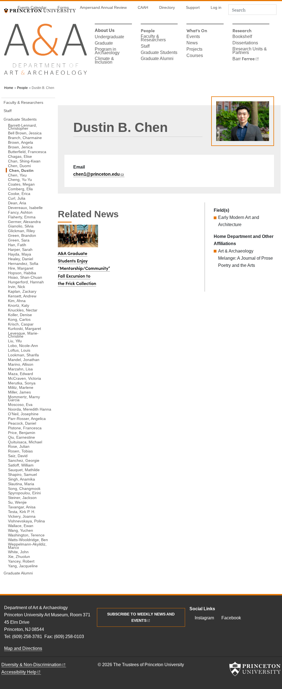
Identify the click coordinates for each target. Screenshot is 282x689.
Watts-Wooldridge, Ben (28, 539)
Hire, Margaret (20, 268)
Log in (216, 8)
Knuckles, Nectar (22, 310)
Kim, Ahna (17, 301)
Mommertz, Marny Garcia (24, 398)
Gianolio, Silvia (21, 226)
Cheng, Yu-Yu (20, 179)
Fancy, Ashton (20, 212)
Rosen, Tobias (20, 451)
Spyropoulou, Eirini (24, 493)
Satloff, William (21, 465)
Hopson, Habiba (22, 273)
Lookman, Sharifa (23, 355)
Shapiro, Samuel (22, 474)
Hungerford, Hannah (26, 282)
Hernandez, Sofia (23, 263)
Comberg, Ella (20, 189)
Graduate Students (159, 53)
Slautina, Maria (21, 483)
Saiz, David (18, 456)
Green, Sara (18, 240)
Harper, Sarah (20, 249)
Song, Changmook (24, 488)
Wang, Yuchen (20, 530)
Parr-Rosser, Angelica (27, 418)
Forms (63, 8)
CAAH (143, 8)
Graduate (104, 43)
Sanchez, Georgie (23, 460)
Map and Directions (23, 648)
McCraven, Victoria (24, 378)
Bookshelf (242, 37)
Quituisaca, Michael (25, 442)
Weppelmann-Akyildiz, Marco (27, 545)
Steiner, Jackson (22, 497)
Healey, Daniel (20, 259)
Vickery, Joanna (22, 516)
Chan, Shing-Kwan (24, 161)
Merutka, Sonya (22, 383)
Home (8, 88)
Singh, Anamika (21, 479)
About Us (105, 31)
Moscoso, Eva (20, 404)
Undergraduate (109, 37)
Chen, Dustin (32, 170)
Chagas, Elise (20, 156)
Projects (194, 49)
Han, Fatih (17, 245)
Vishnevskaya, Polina (26, 521)
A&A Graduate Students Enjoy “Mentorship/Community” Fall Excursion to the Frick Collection (84, 268)
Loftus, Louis (19, 350)
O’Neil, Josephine (23, 414)
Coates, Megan (21, 184)
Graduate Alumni (157, 59)
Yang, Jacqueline (23, 566)
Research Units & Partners (249, 51)
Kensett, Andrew (22, 296)
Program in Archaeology (107, 51)
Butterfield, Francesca (27, 152)
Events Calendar (32, 8)
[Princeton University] (255, 669)
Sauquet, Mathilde (24, 470)
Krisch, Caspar (21, 324)
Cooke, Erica (19, 193)
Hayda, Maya (19, 254)
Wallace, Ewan (20, 525)
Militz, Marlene (20, 387)
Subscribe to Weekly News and (141, 617)
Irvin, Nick (16, 286)
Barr (243, 59)
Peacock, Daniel (22, 423)
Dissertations (245, 43)
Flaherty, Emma (22, 217)
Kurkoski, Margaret (24, 328)
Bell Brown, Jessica (25, 133)
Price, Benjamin (21, 432)
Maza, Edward (20, 373)
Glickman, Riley (21, 231)
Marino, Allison (20, 364)
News (192, 43)
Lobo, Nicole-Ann (23, 345)
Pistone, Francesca (25, 428)
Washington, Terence (26, 535)
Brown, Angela (20, 142)
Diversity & (31, 664)
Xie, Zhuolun (19, 556)
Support (193, 8)
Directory (167, 8)
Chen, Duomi (19, 166)
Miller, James (19, 392)
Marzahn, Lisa (20, 369)
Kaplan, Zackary (22, 291)
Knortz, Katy (18, 305)
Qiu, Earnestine (21, 437)
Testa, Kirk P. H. (21, 511)
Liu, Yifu (15, 341)
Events (193, 37)
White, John (18, 552)
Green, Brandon (22, 235)
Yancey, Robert (21, 561)
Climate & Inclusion (104, 60)
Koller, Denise (20, 315)
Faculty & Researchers (153, 38)
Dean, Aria (17, 203)
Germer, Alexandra (24, 221)
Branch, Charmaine (25, 137)
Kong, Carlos (19, 319)
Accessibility (18, 672)
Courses (194, 56)
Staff (145, 46)
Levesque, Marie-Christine (23, 334)
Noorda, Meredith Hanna (29, 409)
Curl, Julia (16, 198)
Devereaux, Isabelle (25, 207)
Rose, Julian (18, 446)
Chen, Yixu (17, 175)
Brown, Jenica (20, 147)
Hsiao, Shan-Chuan (25, 277)
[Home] (45, 52)
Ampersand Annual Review (103, 8)
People (22, 88)
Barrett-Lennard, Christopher (22, 126)
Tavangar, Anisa (22, 507)
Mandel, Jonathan (23, 359)
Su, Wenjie (17, 502)
